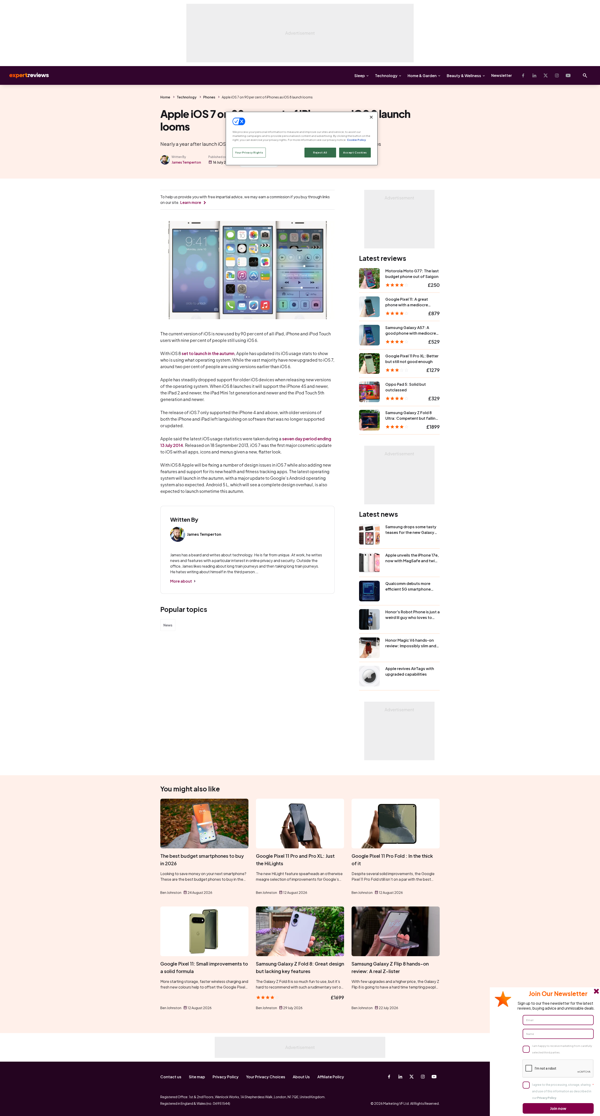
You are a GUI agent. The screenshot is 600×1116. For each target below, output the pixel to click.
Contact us (170, 1076)
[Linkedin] (534, 75)
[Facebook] (523, 75)
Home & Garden (422, 75)
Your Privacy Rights (249, 152)
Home (165, 97)
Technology (386, 75)
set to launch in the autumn (208, 353)
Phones (209, 97)
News (167, 625)
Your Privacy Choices (265, 1076)
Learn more (190, 202)
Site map (197, 1076)
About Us (301, 1076)
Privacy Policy (226, 1076)
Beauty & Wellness (464, 75)
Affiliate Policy (330, 1076)
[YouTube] (568, 75)
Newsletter (501, 75)
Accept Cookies (355, 152)
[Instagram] (556, 75)
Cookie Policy (356, 140)
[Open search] (585, 75)
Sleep (359, 75)
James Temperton (186, 162)
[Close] (371, 117)
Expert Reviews (25, 75)
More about (181, 581)
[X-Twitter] (545, 75)
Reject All (320, 152)
